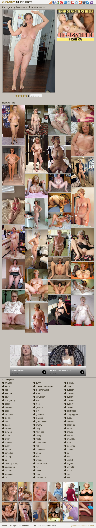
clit (5, 460)
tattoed (69, 449)
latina (38, 453)
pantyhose (71, 411)
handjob (39, 435)
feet (37, 400)
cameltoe (8, 453)
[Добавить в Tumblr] (84, 2)
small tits (70, 439)
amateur (8, 383)
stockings (70, 446)
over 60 (70, 400)
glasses (39, 418)
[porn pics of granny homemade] (59, 220)
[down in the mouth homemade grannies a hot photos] (36, 318)
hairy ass (39, 432)
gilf (36, 411)
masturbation (41, 463)
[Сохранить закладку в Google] (57, 2)
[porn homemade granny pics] (59, 155)
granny (38, 425)
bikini (7, 421)
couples (8, 470)
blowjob (8, 432)
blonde (7, 428)
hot (37, 446)
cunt (6, 477)
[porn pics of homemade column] (13, 274)
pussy (69, 418)
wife (68, 474)
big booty (8, 414)
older (68, 386)
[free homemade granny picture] (36, 186)
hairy (37, 428)
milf (37, 467)
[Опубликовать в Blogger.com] (50, 2)
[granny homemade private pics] (13, 310)
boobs (7, 435)
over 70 (70, 404)
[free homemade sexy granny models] (36, 214)
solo (68, 442)
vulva (69, 470)
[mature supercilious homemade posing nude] (59, 287)
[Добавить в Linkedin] (65, 2)
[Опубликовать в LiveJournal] (69, 2)
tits (67, 453)
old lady (70, 383)
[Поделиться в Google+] (61, 2)
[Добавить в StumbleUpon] (80, 2)
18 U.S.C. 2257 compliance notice (43, 525)
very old (70, 467)
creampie (8, 474)
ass (6, 390)
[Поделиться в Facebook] (54, 2)
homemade (40, 442)
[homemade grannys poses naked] (36, 120)
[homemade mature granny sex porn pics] (36, 154)
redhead (70, 421)
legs (37, 456)
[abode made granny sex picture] (36, 285)
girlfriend (39, 414)
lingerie (38, 460)
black (7, 425)
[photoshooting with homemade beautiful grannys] (82, 172)
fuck (37, 404)
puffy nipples (72, 414)
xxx (68, 477)
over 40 (70, 393)
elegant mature (42, 390)
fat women (40, 397)
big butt (7, 449)
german (39, 407)
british (7, 439)
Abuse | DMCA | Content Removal (15, 525)
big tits (7, 418)
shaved (69, 432)
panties (69, 407)
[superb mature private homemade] (59, 120)
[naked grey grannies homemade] (59, 183)
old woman (40, 477)
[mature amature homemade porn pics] (82, 287)
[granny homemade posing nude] (82, 310)
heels (38, 439)
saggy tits (70, 425)
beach (7, 404)
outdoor (70, 390)
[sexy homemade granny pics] (59, 310)
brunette (8, 442)
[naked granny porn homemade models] (36, 249)
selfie (69, 428)
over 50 (70, 397)
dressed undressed (44, 386)
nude (37, 474)
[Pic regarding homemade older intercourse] (28, 51)
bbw (6, 397)
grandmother (41, 421)
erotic (38, 393)
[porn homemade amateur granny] (59, 243)
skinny (69, 435)
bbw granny (9, 400)
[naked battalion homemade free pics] (82, 270)
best (6, 411)
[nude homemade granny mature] (82, 113)
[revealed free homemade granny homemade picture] (13, 205)
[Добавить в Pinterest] (72, 2)
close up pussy (11, 463)
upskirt (69, 460)
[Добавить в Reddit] (76, 2)
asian (7, 386)
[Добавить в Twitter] (87, 2)
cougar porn (9, 467)
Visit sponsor (36, 96)
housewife (40, 449)
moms (38, 470)
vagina (69, 463)
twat (68, 456)
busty (7, 446)
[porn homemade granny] (59, 268)
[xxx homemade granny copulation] (13, 242)
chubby (7, 456)
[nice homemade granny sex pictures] (13, 125)
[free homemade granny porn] (13, 166)
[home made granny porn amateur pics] (82, 207)
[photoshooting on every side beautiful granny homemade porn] (82, 244)
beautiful (8, 407)
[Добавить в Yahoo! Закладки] (91, 2)
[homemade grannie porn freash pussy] (59, 202)
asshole (8, 393)
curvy (38, 383)
